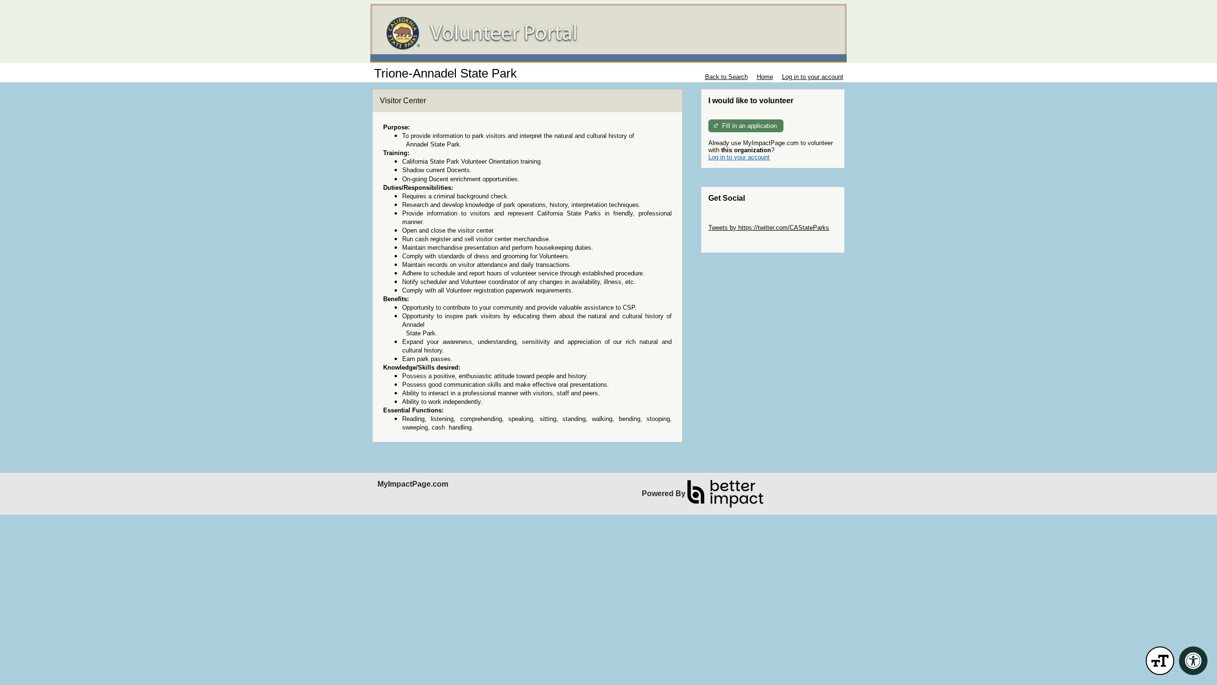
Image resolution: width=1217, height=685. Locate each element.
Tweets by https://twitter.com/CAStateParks (768, 227)
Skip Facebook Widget (739, 241)
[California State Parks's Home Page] (608, 33)
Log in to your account (812, 76)
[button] (1160, 660)
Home (765, 76)
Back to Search (726, 76)
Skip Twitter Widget (735, 220)
